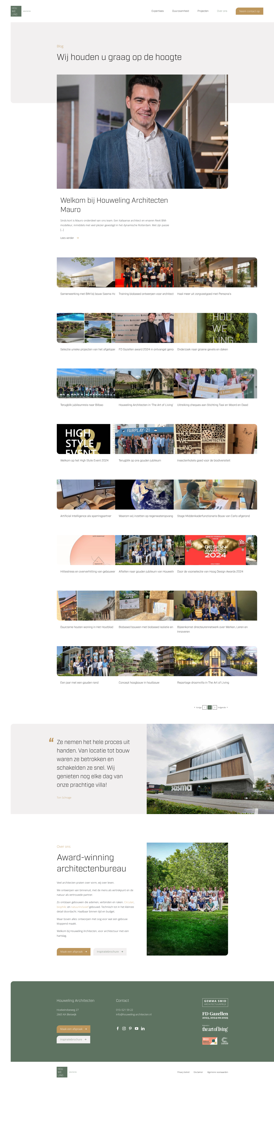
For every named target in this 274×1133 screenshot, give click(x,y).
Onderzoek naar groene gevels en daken (202, 349)
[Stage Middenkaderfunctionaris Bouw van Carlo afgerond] (215, 495)
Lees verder (67, 238)
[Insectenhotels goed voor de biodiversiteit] (215, 439)
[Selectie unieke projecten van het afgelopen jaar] (98, 328)
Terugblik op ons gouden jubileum (140, 460)
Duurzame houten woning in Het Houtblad (86, 627)
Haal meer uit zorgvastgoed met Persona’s (204, 294)
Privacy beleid (183, 1072)
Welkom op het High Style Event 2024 (84, 460)
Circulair (129, 902)
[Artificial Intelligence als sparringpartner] (98, 495)
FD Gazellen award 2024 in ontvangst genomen (149, 349)
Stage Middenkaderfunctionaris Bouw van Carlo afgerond (213, 516)
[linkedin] (143, 1028)
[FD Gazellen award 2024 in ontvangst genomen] (157, 328)
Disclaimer (198, 1072)
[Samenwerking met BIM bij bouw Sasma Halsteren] (98, 272)
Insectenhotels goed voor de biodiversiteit (203, 460)
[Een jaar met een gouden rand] (98, 661)
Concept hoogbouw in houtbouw (139, 683)
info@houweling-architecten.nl (134, 1014)
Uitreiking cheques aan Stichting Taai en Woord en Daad (212, 405)
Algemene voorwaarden (217, 1072)
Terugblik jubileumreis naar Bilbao (81, 405)
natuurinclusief (79, 907)
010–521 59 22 (124, 1010)
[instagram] (124, 1028)
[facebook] (117, 1028)
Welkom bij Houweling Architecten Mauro (114, 205)
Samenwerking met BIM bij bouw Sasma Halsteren (92, 294)
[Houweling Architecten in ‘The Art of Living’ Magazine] (157, 383)
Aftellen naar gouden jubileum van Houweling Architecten (155, 571)
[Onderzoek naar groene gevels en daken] (215, 328)
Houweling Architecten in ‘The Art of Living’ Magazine (152, 405)
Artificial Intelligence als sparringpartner (85, 516)
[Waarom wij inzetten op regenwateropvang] (157, 495)
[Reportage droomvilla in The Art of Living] (215, 661)
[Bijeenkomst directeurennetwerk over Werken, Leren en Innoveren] (215, 606)
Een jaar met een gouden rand (79, 683)
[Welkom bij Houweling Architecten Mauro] (142, 132)
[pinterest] (130, 1028)
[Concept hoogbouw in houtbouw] (157, 661)
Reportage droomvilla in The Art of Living (203, 683)
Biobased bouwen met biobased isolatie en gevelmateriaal (156, 627)
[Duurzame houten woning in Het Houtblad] (98, 606)
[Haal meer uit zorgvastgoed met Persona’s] (215, 272)
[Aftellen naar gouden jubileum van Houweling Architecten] (157, 550)
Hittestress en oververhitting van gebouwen (88, 571)
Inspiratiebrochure (108, 951)
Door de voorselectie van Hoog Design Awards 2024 (210, 571)
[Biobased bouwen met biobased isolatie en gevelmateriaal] (157, 606)
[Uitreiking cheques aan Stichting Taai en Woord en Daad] (215, 383)
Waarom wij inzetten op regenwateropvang (146, 516)
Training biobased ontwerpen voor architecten (148, 294)
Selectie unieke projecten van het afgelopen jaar (91, 349)
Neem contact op (249, 11)
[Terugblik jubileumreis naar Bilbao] (98, 383)
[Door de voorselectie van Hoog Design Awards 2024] (215, 550)
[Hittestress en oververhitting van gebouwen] (98, 550)
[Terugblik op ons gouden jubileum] (157, 439)
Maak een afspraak (71, 951)
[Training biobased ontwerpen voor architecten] (157, 272)
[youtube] (136, 1028)
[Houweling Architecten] (27, 11)
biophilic (62, 907)
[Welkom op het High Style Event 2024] (98, 439)
